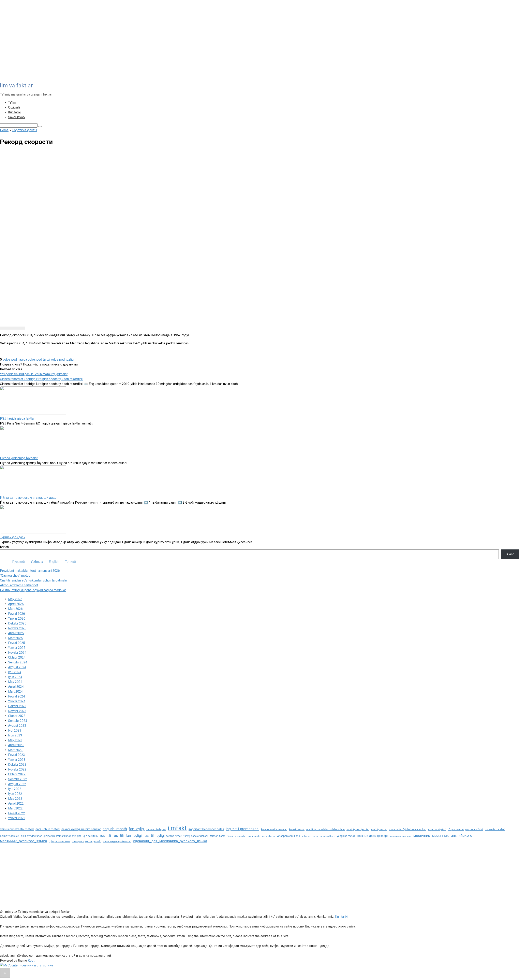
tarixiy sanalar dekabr (196, 835)
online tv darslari (9, 835)
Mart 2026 (15, 609)
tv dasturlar (240, 836)
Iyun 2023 (15, 735)
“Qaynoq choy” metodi (15, 575)
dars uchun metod (47, 829)
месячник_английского (452, 835)
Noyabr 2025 (17, 628)
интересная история (401, 836)
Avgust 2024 (17, 667)
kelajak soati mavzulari (274, 829)
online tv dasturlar (31, 835)
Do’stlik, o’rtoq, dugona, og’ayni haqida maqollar (33, 590)
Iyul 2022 (14, 789)
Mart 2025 (15, 638)
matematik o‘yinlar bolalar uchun (407, 829)
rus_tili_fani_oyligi (127, 836)
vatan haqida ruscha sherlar (261, 836)
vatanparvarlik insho (288, 835)
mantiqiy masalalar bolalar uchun (325, 829)
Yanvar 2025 (16, 648)
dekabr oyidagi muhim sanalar (81, 829)
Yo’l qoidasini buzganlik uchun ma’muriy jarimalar (34, 374)
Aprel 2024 (16, 687)
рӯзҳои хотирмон (59, 841)
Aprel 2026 (16, 604)
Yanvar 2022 (16, 818)
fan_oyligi (137, 829)
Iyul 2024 (14, 672)
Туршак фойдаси (12, 537)
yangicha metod (346, 835)
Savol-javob (16, 117)
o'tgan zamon (456, 829)
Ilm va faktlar (16, 85)
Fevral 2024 (16, 696)
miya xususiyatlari (437, 829)
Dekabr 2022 (17, 764)
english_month (115, 829)
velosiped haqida (15, 359)
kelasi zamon (297, 829)
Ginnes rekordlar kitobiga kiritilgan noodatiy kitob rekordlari (41, 379)
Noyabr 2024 (17, 653)
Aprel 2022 (16, 803)
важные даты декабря (372, 835)
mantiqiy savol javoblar (357, 829)
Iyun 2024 (15, 677)
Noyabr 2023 (17, 711)
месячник (421, 835)
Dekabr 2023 (17, 706)
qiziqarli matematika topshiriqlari (62, 835)
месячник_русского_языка (23, 841)
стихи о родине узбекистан (117, 841)
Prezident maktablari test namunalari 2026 (30, 571)
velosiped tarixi (39, 359)
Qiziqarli (14, 107)
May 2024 (15, 682)
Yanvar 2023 (16, 760)
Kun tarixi (14, 112)
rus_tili (105, 836)
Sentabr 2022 (17, 779)
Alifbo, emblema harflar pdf (19, 585)
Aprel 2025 (16, 633)
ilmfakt (177, 828)
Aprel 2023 (16, 745)
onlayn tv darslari (495, 829)
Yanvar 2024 (16, 701)
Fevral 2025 (16, 643)
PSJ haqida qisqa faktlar (17, 418)
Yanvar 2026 (16, 618)
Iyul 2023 (14, 730)
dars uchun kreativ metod (17, 829)
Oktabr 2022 (17, 774)
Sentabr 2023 (17, 721)
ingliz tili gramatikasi (242, 829)
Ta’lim (12, 102)
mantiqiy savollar (379, 829)
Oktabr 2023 (17, 716)
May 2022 (15, 799)
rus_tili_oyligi (154, 836)
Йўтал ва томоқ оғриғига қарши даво (28, 498)
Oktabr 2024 (17, 657)
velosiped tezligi (62, 359)
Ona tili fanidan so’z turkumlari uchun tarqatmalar (34, 580)
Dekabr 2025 (17, 623)
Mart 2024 (15, 691)
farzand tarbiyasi (156, 829)
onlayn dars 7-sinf (474, 829)
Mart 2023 (15, 750)
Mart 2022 (15, 808)
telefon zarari (217, 835)
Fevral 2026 (16, 614)
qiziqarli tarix (90, 835)
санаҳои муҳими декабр (86, 841)
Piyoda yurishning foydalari (19, 458)
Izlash (4, 547)
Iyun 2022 (15, 794)
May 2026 (15, 599)
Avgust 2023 (17, 726)
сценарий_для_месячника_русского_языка (170, 841)
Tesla (230, 836)
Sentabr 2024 (17, 662)
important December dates (206, 829)
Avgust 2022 (17, 784)
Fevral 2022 (16, 813)
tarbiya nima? (174, 835)
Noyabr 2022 (17, 769)
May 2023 (15, 740)
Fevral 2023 (16, 755)
